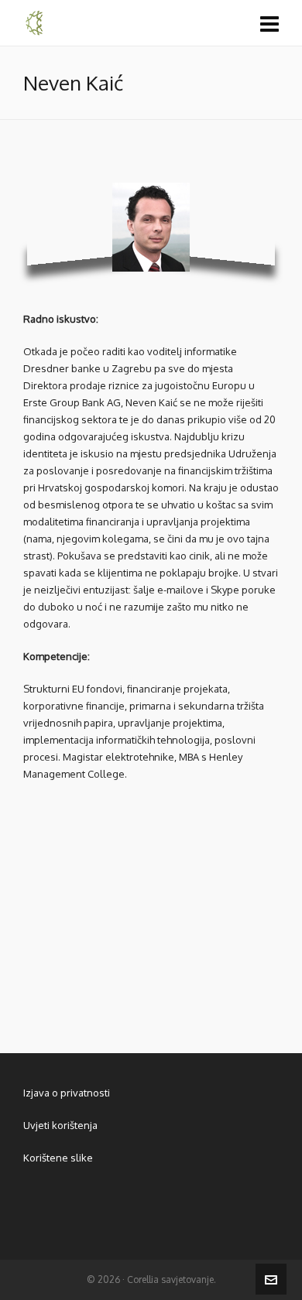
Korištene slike (58, 1157)
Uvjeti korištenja (60, 1125)
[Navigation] (269, 23)
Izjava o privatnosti (66, 1092)
